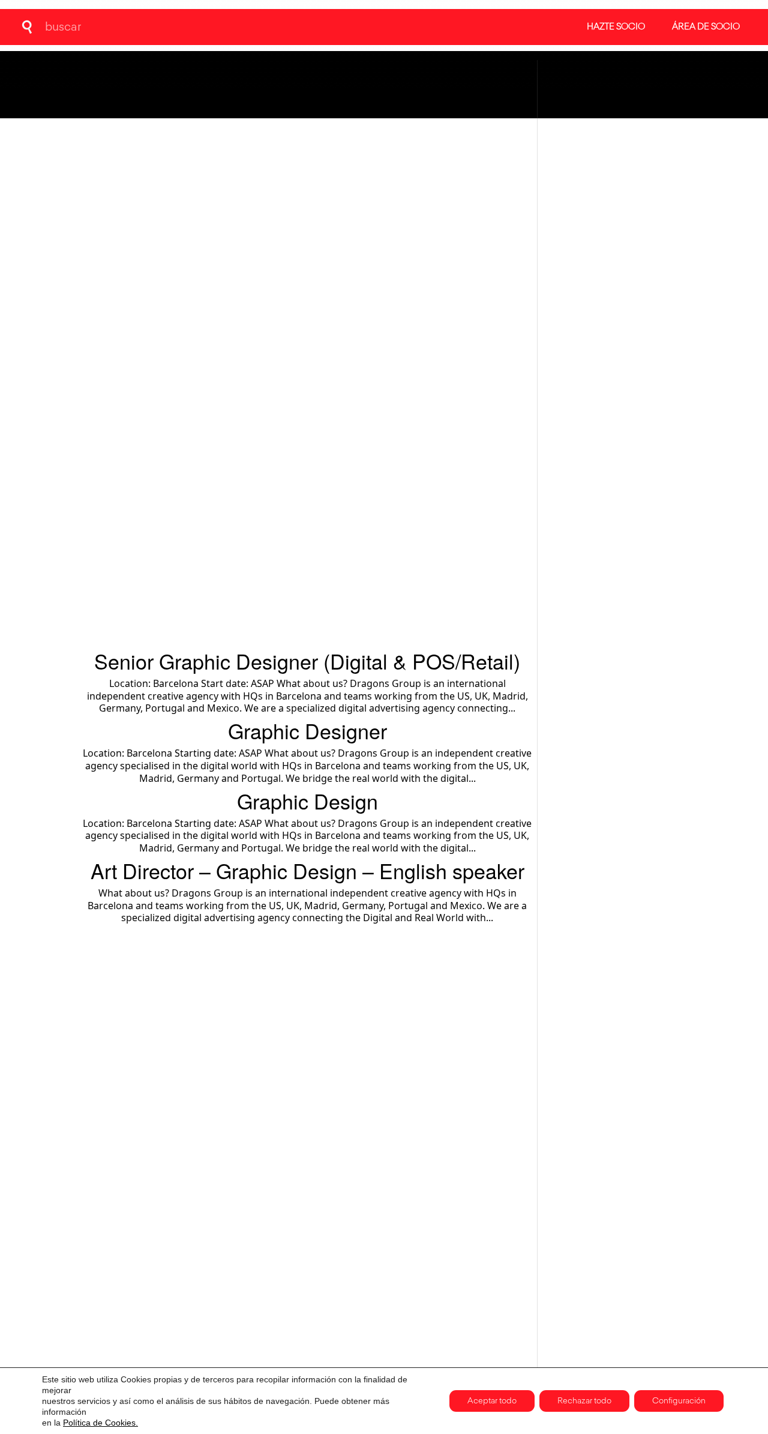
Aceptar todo (492, 1401)
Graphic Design (307, 800)
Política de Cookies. (100, 1422)
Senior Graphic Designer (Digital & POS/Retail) (307, 661)
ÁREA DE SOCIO (706, 26)
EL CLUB (215, 84)
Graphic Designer (307, 730)
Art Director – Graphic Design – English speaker (307, 870)
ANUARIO (651, 84)
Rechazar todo (584, 1401)
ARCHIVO (589, 84)
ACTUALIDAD (68, 84)
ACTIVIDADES (147, 84)
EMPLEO (710, 84)
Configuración (679, 1401)
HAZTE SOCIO (616, 26)
